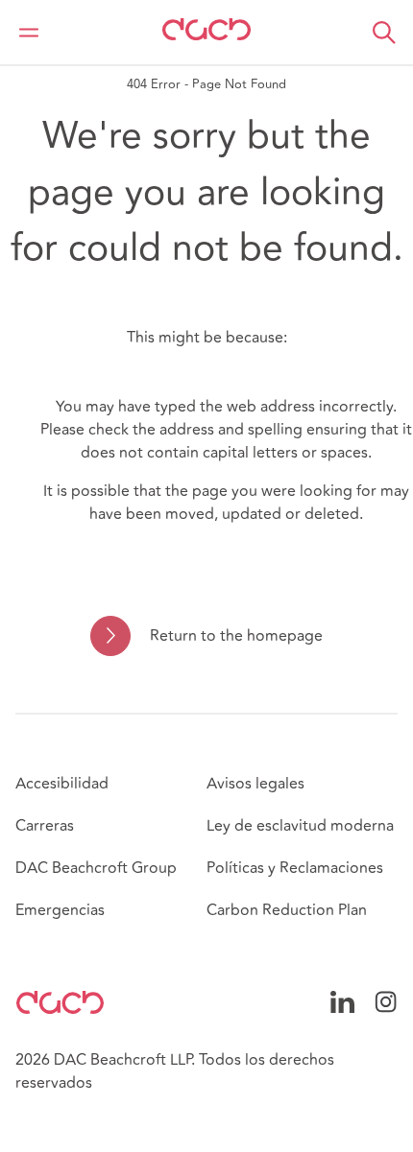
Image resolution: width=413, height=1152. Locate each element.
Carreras (44, 825)
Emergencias (60, 910)
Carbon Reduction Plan (286, 910)
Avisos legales (255, 783)
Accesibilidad (62, 783)
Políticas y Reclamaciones (294, 868)
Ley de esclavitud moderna (300, 825)
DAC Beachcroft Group (96, 868)
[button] (384, 33)
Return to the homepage (236, 635)
